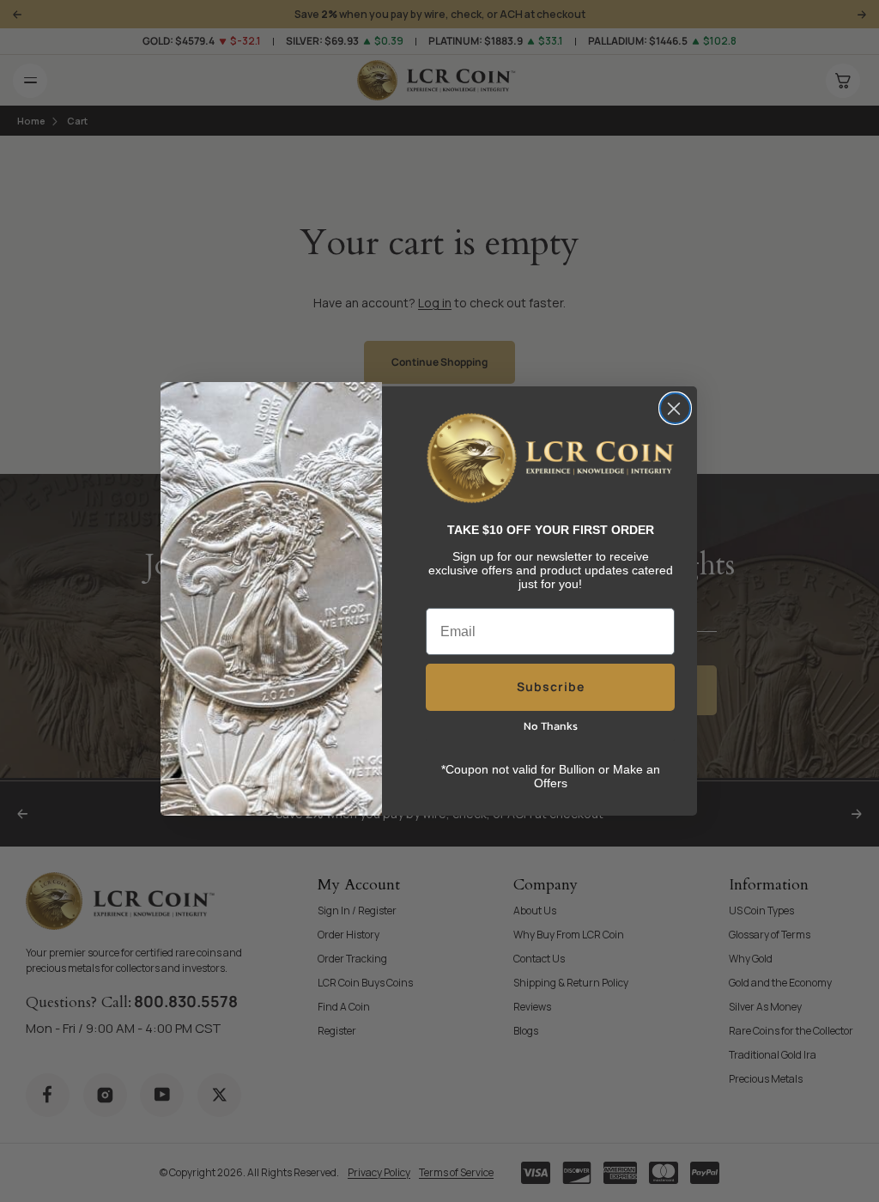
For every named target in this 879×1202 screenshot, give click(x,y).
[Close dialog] (675, 408)
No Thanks (551, 726)
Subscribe (551, 686)
